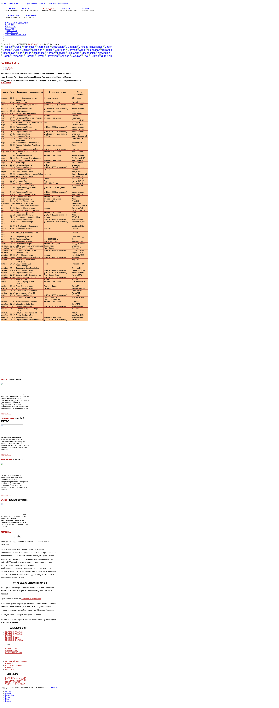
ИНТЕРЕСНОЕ (14, 16)
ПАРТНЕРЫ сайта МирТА (15, 678)
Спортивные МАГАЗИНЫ (15, 680)
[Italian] (27, 52)
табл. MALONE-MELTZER (15, 35)
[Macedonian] (88, 52)
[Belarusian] (57, 46)
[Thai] (85, 55)
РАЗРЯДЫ (9, 25)
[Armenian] (28, 46)
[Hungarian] (93, 49)
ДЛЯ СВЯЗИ (29, 18)
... (6, 37)
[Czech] (107, 46)
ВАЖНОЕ (86, 9)
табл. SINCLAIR (11, 33)
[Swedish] (75, 55)
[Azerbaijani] (42, 46)
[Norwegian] (103, 52)
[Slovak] (39, 55)
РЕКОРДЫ (9, 29)
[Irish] (19, 52)
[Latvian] (60, 52)
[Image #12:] (12, 394)
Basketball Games (12, 649)
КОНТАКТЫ (31, 16)
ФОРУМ (25, 9)
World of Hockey (11, 651)
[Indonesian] (8, 52)
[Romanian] (16, 55)
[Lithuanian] (72, 52)
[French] (48, 49)
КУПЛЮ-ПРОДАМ (12, 682)
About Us (8, 693)
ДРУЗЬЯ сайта (11, 31)
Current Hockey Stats (13, 653)
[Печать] (9, 68)
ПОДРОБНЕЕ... (6, 414)
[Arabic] (16, 46)
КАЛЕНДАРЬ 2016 (10, 63)
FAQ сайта (9, 695)
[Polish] (5, 55)
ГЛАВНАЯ (12, 9)
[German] (71, 49)
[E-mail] (8, 70)
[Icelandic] (106, 49)
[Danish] (6, 49)
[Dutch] (15, 49)
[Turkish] (94, 55)
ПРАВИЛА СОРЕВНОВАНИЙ (17, 23)
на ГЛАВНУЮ (10, 691)
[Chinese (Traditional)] (90, 46)
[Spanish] (63, 55)
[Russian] (6, 46)
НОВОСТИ (65, 9)
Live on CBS (10, 669)
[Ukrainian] (105, 55)
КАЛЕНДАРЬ (48, 9)
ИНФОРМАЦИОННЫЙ (29, 11)
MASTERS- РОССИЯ (14, 632)
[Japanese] (38, 52)
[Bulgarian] (70, 46)
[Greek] (81, 49)
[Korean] (50, 52)
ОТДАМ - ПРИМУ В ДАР (15, 684)
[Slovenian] (51, 55)
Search (8, 701)
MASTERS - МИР (12, 638)
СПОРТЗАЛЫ (10, 27)
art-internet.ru (52, 688)
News (7, 697)
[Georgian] (59, 49)
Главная (12, 44)
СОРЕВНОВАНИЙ (48, 11)
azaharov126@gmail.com (31, 599)
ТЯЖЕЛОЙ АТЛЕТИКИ (68, 11)
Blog (7, 699)
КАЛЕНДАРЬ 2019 (35, 44)
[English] (25, 49)
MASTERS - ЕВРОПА (14, 640)
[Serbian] (29, 55)
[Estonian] (36, 49)
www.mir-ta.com (11, 11)
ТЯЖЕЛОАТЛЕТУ (87, 11)
